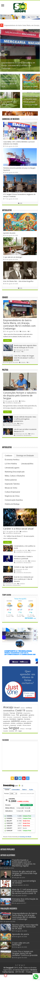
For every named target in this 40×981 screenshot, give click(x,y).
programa (6, 725)
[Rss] (12, 778)
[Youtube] (24, 778)
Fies (17, 715)
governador (24, 715)
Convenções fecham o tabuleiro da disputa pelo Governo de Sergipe (19, 395)
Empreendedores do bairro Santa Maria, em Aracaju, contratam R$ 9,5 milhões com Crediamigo (18, 65)
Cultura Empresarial (12, 492)
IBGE (4, 717)
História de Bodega (12, 504)
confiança (29, 708)
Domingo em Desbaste (25, 455)
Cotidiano (8, 455)
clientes (22, 708)
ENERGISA (6, 715)
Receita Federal (27, 725)
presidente (27, 723)
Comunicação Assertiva (14, 500)
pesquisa (23, 721)
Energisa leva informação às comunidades (25, 900)
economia (29, 711)
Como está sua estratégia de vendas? (24, 882)
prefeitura (20, 723)
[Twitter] (20, 778)
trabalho (5, 731)
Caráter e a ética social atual (18, 528)
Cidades (5, 297)
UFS (16, 731)
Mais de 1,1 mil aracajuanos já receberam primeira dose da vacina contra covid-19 (25, 891)
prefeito (13, 723)
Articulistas (7, 210)
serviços (22, 728)
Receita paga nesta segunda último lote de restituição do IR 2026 (25, 927)
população (6, 723)
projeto (19, 725)
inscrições (9, 717)
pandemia (15, 721)
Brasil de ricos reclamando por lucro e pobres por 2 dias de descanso (23, 579)
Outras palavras (11, 480)
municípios (12, 719)
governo (31, 715)
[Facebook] (16, 778)
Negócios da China (12, 496)
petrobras (30, 721)
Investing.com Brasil (25, 836)
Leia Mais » (7, 340)
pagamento (6, 721)
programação (12, 725)
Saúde (5, 728)
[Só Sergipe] (20, 7)
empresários (26, 713)
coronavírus (8, 710)
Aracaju (8, 707)
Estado (13, 715)
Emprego (12, 713)
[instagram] (27, 778)
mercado (5, 719)
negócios (20, 719)
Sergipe (14, 728)
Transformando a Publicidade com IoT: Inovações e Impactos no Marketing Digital (23, 863)
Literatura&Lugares (12, 468)
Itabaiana (25, 717)
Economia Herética (12, 460)
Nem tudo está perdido (10, 259)
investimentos (17, 717)
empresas (19, 713)
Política (5, 370)
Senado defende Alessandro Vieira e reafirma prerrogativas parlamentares (25, 419)
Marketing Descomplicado (15, 472)
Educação (6, 713)
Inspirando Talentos (12, 484)
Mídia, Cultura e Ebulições (15, 476)
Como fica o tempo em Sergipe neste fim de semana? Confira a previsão (24, 358)
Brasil (17, 707)
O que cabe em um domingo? (20, 944)
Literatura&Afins (27, 464)
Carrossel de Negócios (10, 119)
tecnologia (28, 728)
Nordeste (27, 719)
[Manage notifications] (5, 975)
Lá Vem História (11, 464)
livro (30, 717)
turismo (11, 731)
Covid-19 (20, 710)
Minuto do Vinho (11, 488)
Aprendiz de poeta (30, 86)
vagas (20, 731)
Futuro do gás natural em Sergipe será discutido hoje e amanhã (24, 873)
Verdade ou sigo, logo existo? (23, 567)
